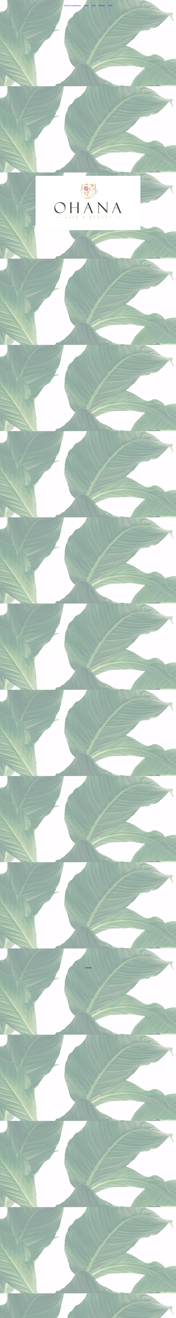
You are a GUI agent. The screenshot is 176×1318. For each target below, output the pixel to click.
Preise (86, 6)
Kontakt (102, 6)
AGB (110, 6)
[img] (88, 659)
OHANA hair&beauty (72, 6)
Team (93, 6)
